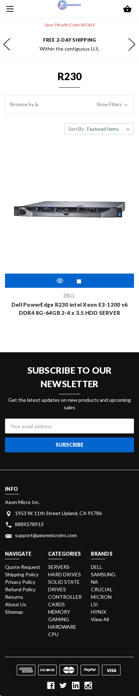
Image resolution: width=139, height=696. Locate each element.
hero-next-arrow (132, 44)
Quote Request (22, 567)
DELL (96, 567)
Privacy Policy (20, 582)
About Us (15, 604)
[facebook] (51, 685)
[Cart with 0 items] (127, 9)
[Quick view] (60, 280)
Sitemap (14, 612)
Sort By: (76, 129)
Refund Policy (20, 589)
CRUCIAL (102, 589)
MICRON (101, 597)
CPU (53, 634)
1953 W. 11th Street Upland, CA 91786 (58, 513)
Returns (14, 597)
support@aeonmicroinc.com (46, 535)
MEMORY (59, 612)
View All (100, 619)
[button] (69, 104)
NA (94, 582)
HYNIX (98, 612)
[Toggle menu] (9, 9)
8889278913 (29, 524)
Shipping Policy (21, 574)
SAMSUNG (103, 574)
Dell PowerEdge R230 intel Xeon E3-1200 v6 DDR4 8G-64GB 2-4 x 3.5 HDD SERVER (69, 308)
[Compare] (79, 281)
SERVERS (59, 567)
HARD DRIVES (64, 574)
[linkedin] (75, 685)
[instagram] (88, 685)
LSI (94, 604)
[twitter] (63, 685)
